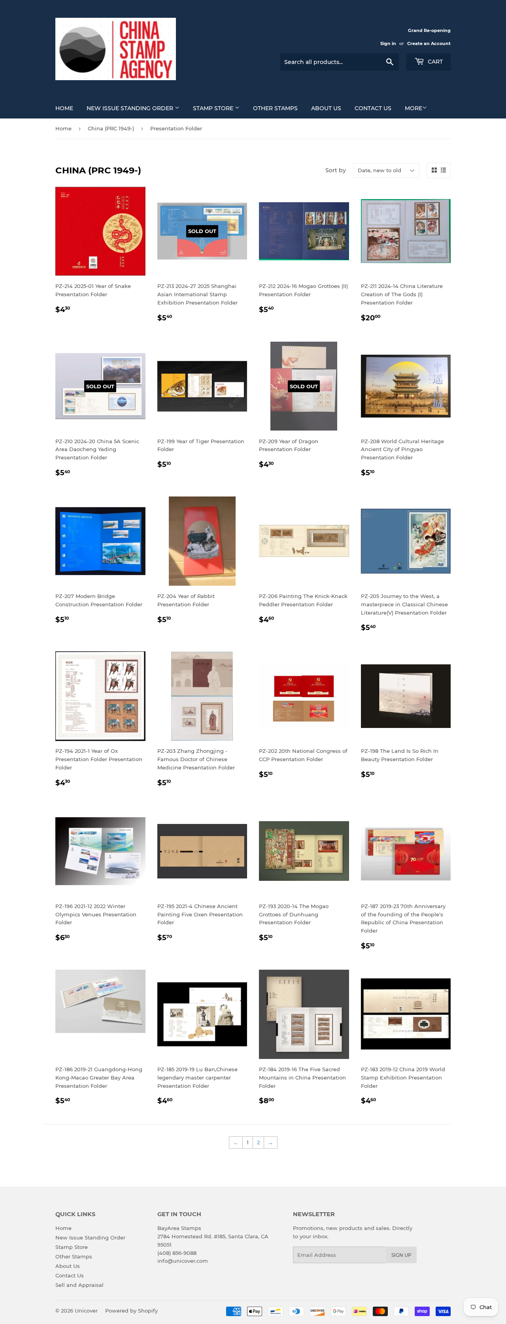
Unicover (86, 1310)
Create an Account (429, 43)
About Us (326, 108)
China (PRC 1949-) (111, 128)
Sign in (388, 43)
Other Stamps (275, 108)
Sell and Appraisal (79, 1285)
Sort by (335, 170)
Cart (434, 61)
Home (64, 108)
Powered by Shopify (131, 1310)
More (413, 108)
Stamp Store (214, 108)
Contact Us (373, 108)
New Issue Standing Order (131, 108)
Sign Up (401, 1255)
